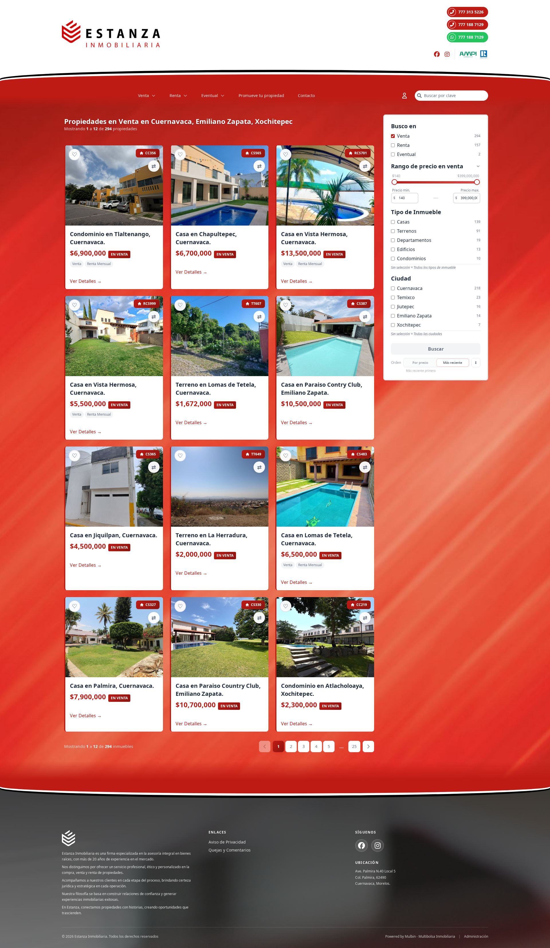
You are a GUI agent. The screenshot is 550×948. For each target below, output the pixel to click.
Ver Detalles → (86, 281)
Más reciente (452, 362)
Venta (143, 95)
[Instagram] (447, 54)
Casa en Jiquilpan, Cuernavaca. (113, 535)
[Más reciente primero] (475, 362)
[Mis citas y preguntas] (404, 95)
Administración (476, 936)
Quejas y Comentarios (230, 850)
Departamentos (414, 240)
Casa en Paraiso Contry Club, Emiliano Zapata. (321, 388)
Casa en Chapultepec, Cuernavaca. (206, 238)
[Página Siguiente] (368, 746)
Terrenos (407, 231)
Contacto (306, 95)
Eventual (209, 95)
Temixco (406, 297)
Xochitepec (409, 325)
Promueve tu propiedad (261, 95)
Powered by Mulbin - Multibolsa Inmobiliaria (420, 936)
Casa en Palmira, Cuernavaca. (112, 686)
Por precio (420, 362)
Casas (403, 222)
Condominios (411, 258)
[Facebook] (437, 54)
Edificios (406, 249)
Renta (175, 95)
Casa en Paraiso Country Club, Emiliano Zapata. (218, 690)
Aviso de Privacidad (227, 842)
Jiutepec (405, 306)
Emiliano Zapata (414, 316)
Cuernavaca (410, 288)
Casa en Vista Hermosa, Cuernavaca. (314, 238)
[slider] (394, 182)
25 (354, 746)
